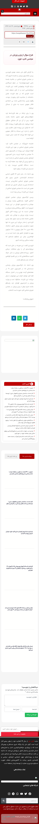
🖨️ (32, 42)
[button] (35, 13)
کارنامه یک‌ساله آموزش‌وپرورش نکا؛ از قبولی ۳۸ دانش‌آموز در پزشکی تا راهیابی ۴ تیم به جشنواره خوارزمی (19, 568)
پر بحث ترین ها (12, 456)
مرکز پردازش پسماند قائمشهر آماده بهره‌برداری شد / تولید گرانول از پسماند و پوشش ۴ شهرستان (19, 609)
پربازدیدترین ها (27, 456)
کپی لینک (30, 36)
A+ (24, 42)
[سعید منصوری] (32, 477)
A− (19, 42)
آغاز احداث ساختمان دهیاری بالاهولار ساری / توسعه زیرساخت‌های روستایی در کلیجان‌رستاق (19, 503)
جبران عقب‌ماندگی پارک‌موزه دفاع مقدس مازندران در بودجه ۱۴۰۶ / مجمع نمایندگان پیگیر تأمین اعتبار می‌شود (19, 648)
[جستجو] (3, 800)
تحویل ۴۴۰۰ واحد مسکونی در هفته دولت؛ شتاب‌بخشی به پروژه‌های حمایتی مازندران (21, 473)
